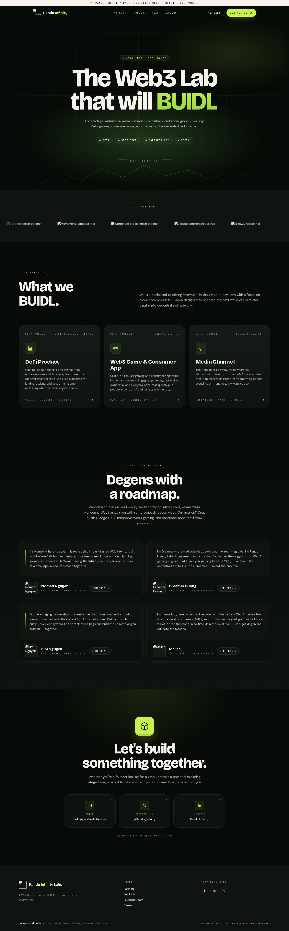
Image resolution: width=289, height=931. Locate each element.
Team (155, 12)
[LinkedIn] (214, 890)
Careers (171, 12)
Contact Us (239, 12)
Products (139, 12)
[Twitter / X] (223, 890)
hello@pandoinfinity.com (34, 923)
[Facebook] (204, 890)
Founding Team (133, 900)
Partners (119, 12)
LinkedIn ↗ (100, 588)
